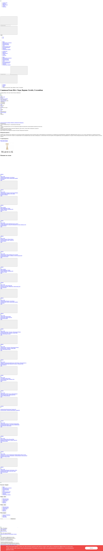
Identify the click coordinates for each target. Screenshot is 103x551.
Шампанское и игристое (7, 42)
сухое (4, 96)
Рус (1, 35)
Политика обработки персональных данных (8, 534)
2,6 (1, 108)
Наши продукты (6, 498)
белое (1, 96)
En (3, 38)
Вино (4, 41)
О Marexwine (5, 2)
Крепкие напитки (6, 44)
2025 (1, 104)
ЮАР (1, 98)
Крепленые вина (6, 43)
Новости (4, 3)
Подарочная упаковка (7, 49)
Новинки (4, 48)
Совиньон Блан (3, 100)
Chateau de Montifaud (6, 514)
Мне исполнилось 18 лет (4, 544)
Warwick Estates (3, 112)
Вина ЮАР (5, 516)
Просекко (4, 515)
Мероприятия (5, 4)
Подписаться (13, 518)
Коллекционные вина (7, 46)
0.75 (1, 110)
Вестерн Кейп (5, 98)
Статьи (4, 5)
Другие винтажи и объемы (5, 122)
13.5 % (1, 106)
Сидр (4, 45)
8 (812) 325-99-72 (3, 529)
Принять (91, 548)
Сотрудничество (6, 499)
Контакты (4, 6)
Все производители (6, 47)
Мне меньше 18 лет (13, 544)
